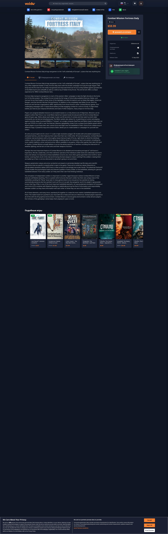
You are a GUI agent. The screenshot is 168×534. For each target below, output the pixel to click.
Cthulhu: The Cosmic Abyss (140, 242)
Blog (124, 10)
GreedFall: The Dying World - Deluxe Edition (123, 242)
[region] (84, 525)
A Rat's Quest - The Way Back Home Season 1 (71, 242)
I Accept (149, 520)
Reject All (149, 525)
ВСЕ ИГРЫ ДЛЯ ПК (36, 10)
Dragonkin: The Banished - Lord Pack (89, 242)
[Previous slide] (29, 36)
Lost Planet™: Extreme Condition (37, 242)
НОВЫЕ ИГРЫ (100, 10)
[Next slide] (99, 36)
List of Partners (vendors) (81, 528)
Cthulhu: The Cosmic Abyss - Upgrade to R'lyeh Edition (106, 242)
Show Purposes (149, 530)
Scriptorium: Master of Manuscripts (54, 242)
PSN (113, 10)
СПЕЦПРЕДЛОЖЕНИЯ (57, 10)
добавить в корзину (123, 32)
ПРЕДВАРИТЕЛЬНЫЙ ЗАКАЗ (80, 10)
